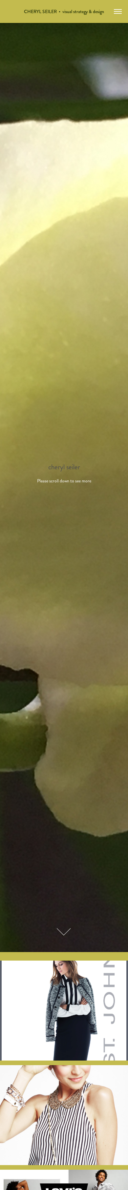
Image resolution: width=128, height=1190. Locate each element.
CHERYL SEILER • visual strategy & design (64, 11)
